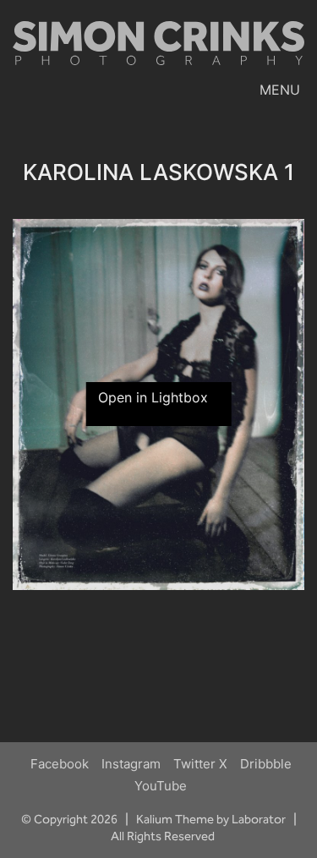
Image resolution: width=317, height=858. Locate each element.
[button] (282, 89)
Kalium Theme (175, 820)
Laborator (259, 820)
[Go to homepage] (158, 49)
